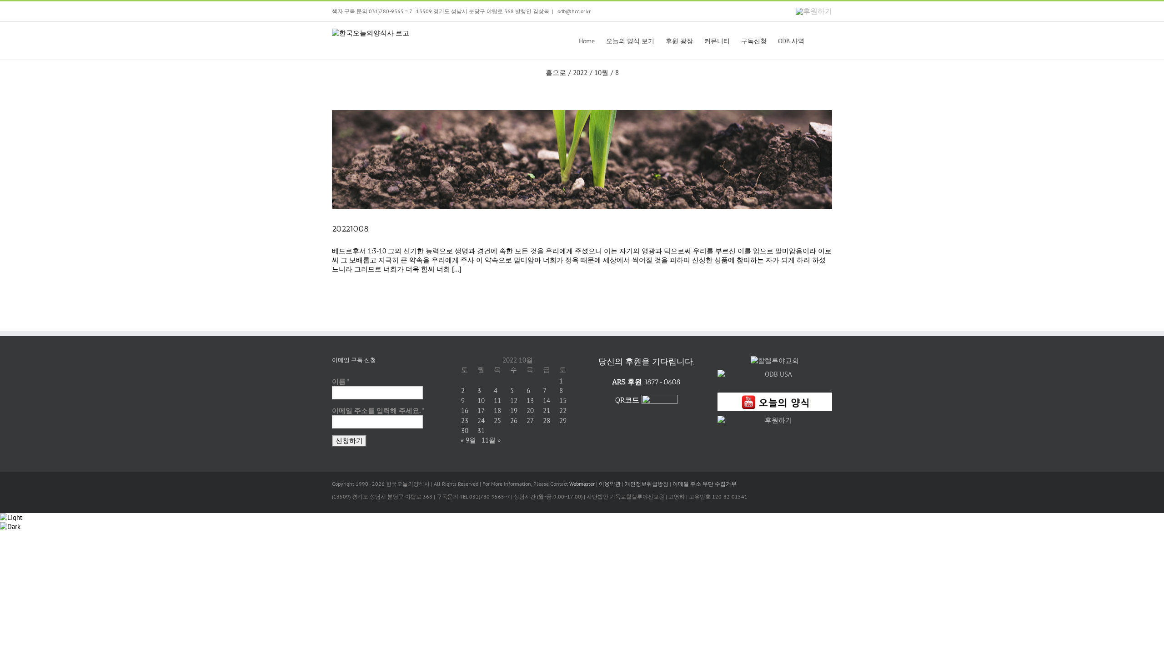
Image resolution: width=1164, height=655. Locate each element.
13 (530, 400)
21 (546, 410)
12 (513, 400)
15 (563, 400)
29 (563, 420)
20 (530, 410)
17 (481, 410)
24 (481, 420)
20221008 (350, 229)
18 (497, 410)
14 (546, 400)
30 (464, 430)
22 (563, 410)
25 (497, 420)
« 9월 (468, 440)
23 (464, 420)
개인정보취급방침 (646, 483)
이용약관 (610, 483)
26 (513, 420)
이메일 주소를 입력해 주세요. (378, 410)
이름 (341, 381)
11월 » (491, 440)
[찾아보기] (818, 41)
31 (481, 430)
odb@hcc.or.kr (573, 11)
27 (530, 420)
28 (546, 420)
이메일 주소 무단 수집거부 (704, 483)
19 (513, 410)
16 (464, 410)
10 (481, 400)
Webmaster (582, 483)
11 (497, 400)
